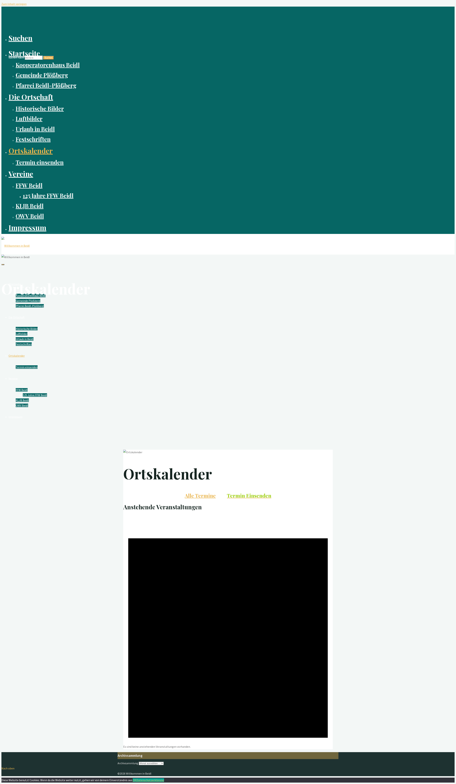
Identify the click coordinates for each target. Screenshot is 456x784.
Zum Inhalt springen (14, 4)
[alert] (228, 746)
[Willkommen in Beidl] (15, 245)
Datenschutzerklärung (150, 780)
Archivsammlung (128, 763)
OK (134, 780)
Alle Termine (200, 495)
